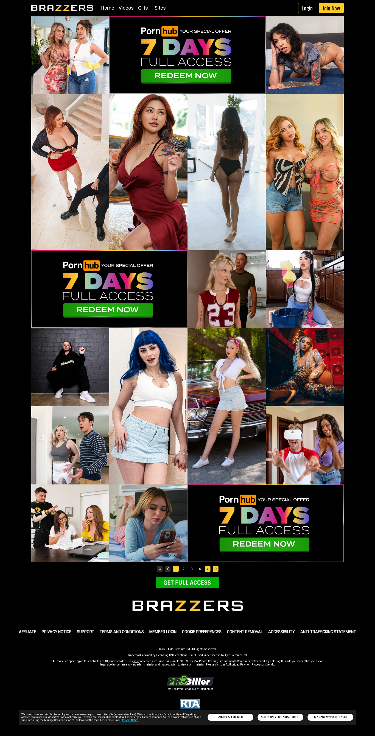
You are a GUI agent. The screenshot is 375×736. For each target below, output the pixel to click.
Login (307, 8)
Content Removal (245, 632)
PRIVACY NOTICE (56, 632)
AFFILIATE (27, 632)
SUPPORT (85, 632)
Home (107, 8)
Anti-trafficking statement (328, 632)
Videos (126, 8)
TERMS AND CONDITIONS (122, 632)
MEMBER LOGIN (163, 632)
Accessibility (281, 632)
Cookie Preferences (202, 632)
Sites (160, 8)
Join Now (331, 8)
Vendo (270, 664)
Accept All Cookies (230, 717)
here (136, 661)
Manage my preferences (330, 717)
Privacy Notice (130, 720)
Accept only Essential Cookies (280, 717)
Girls (143, 8)
